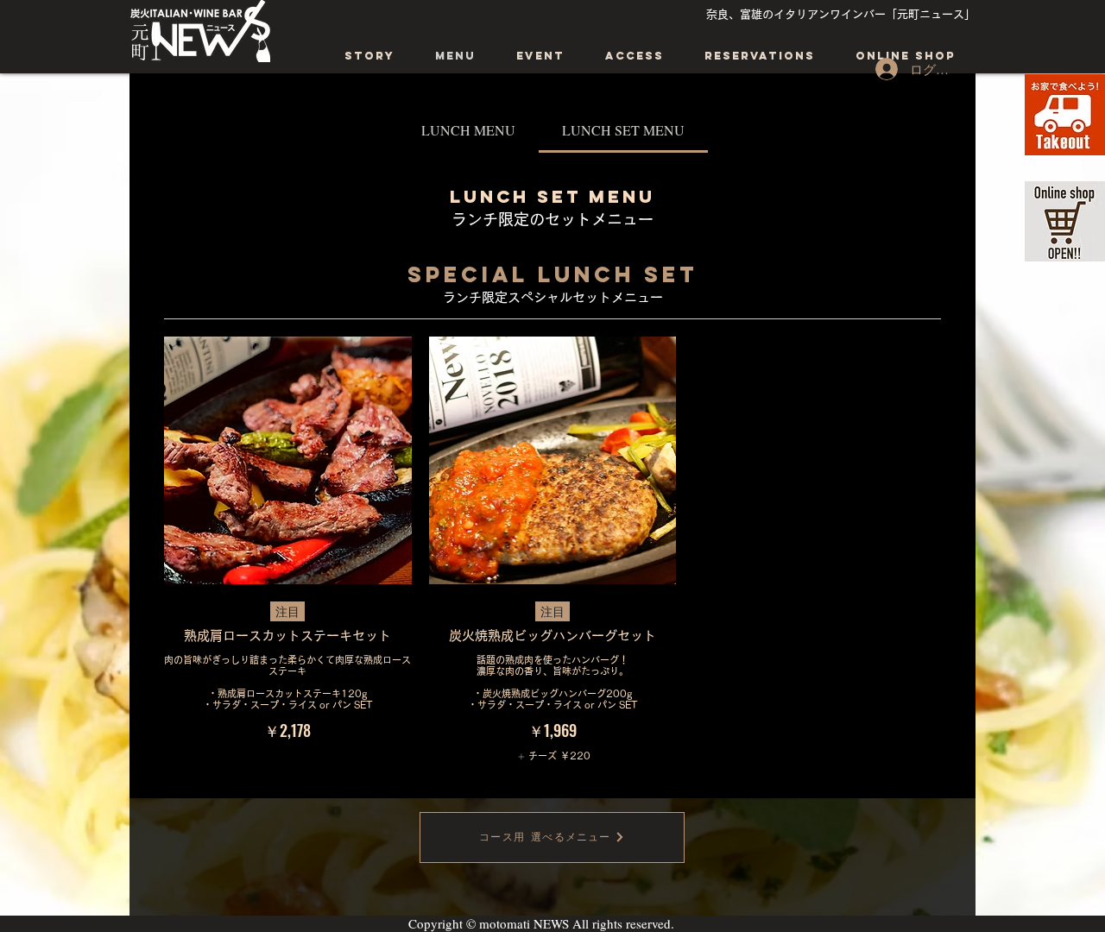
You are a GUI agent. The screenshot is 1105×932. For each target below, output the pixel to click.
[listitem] (552, 756)
